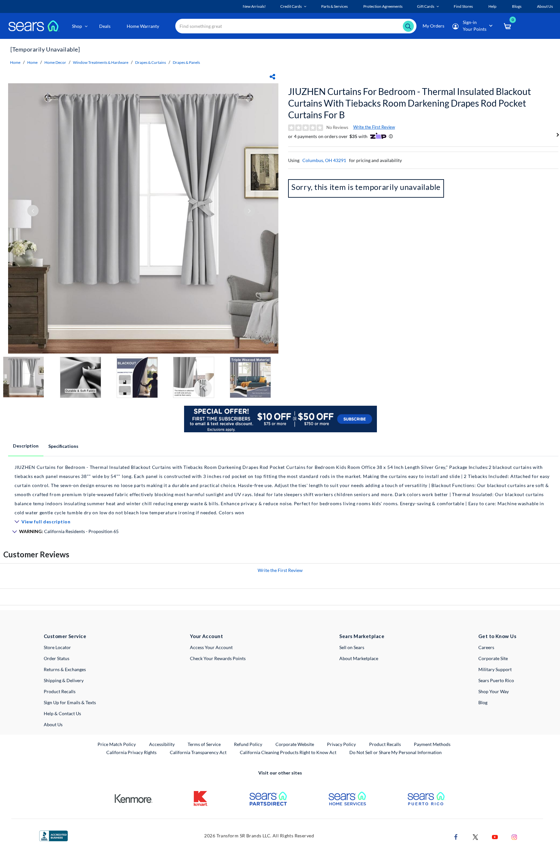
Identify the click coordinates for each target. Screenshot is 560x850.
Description (26, 445)
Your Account (206, 636)
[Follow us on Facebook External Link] (455, 836)
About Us (53, 724)
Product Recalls (60, 691)
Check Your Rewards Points (218, 658)
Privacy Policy (341, 744)
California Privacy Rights (131, 752)
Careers (486, 647)
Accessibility (162, 744)
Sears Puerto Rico (496, 680)
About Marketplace (358, 658)
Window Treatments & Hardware (100, 62)
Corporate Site (493, 658)
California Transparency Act (198, 752)
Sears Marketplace (361, 636)
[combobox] (295, 26)
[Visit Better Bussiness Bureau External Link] (53, 835)
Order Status (56, 658)
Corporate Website (295, 744)
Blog (482, 702)
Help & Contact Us (62, 713)
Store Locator (57, 647)
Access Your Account (211, 647)
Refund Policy (248, 744)
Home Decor (55, 62)
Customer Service (65, 636)
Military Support (495, 669)
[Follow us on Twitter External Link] (475, 836)
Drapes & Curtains (150, 62)
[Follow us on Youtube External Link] (494, 836)
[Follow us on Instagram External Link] (514, 836)
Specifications (63, 446)
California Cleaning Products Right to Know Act (288, 752)
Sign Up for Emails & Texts (70, 702)
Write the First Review (374, 127)
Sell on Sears (351, 647)
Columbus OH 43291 (324, 160)
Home (15, 62)
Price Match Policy (117, 744)
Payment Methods (432, 744)
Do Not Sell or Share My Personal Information (395, 752)
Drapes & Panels (186, 62)
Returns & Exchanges (65, 669)
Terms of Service (204, 744)
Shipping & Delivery (64, 680)
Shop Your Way (493, 691)
